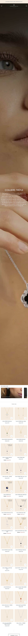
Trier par (14, 404)
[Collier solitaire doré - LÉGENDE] (7, 597)
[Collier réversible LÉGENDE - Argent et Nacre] (7, 615)
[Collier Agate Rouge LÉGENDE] (21, 597)
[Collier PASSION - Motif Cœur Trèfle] (21, 560)
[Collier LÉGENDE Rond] (7, 487)
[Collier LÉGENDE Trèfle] (21, 449)
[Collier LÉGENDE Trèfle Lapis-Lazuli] (21, 469)
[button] (1, 6)
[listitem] (11, 393)
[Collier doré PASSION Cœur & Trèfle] (21, 523)
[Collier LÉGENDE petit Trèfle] (21, 505)
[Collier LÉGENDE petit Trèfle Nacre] (21, 487)
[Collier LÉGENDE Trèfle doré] (21, 431)
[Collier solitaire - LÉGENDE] (21, 615)
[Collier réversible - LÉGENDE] (7, 469)
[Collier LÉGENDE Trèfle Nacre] (7, 413)
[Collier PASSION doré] (7, 579)
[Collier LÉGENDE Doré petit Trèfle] (7, 542)
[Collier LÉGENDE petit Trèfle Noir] (21, 542)
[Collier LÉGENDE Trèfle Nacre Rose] (7, 505)
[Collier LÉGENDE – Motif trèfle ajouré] (7, 560)
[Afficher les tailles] (11, 418)
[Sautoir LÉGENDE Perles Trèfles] (21, 413)
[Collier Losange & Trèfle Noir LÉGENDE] (7, 449)
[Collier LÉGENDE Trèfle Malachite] (7, 431)
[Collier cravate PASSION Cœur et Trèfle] (7, 523)
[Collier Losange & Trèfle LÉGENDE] (21, 579)
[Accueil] (14, 6)
